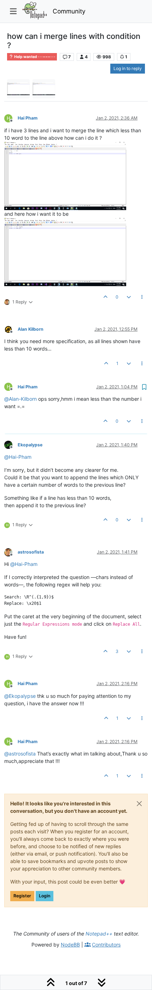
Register (22, 895)
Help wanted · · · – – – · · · (34, 56)
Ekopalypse (30, 444)
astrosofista (31, 552)
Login (44, 895)
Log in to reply (127, 68)
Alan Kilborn (30, 329)
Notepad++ (99, 934)
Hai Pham (27, 118)
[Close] (139, 803)
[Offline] (11, 329)
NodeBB (70, 945)
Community (69, 11)
